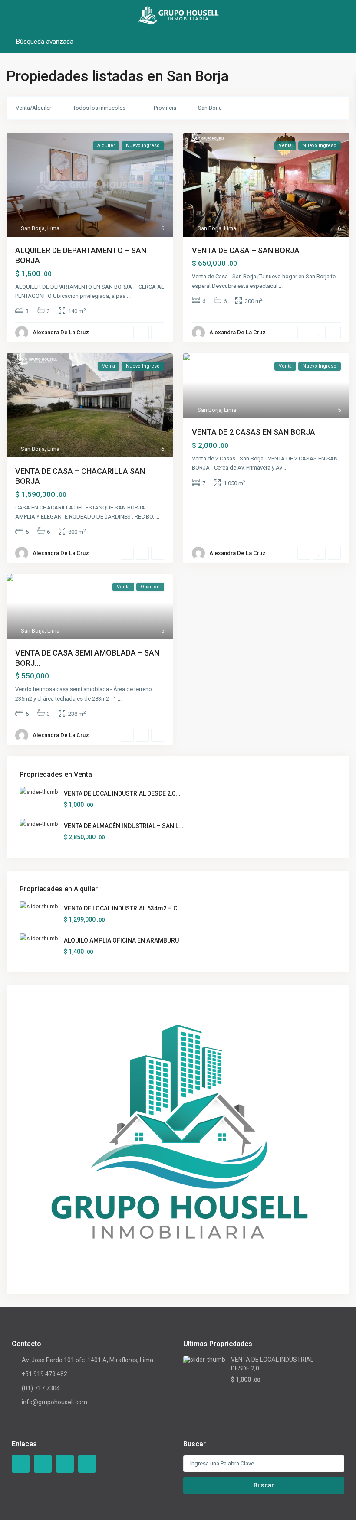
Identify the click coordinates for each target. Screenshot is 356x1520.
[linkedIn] (65, 1464)
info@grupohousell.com (54, 1402)
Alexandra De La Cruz (61, 332)
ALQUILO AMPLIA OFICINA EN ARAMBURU (121, 940)
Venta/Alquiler (33, 107)
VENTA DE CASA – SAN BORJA (246, 250)
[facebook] (21, 1464)
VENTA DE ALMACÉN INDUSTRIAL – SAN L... (124, 825)
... (129, 296)
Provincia (165, 107)
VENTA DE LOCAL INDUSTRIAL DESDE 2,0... (122, 793)
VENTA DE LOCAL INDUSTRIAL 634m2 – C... (123, 908)
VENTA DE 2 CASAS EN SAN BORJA (253, 432)
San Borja (210, 107)
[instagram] (87, 1464)
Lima (53, 228)
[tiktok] (43, 1464)
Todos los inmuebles (99, 107)
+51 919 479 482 (44, 1373)
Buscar (264, 1485)
